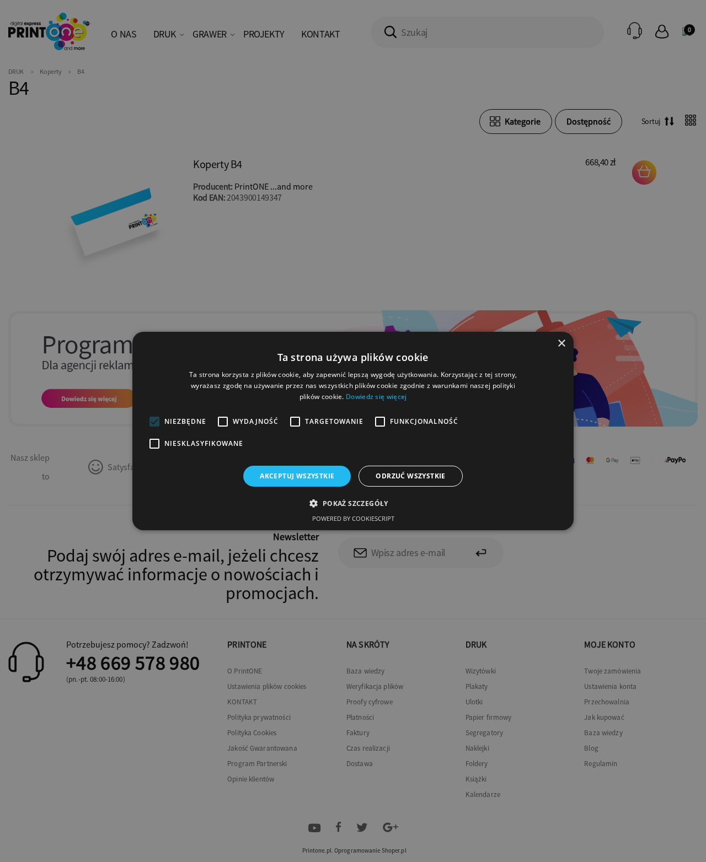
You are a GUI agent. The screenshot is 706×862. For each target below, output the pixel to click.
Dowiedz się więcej (376, 396)
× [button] (561, 344)
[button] (353, 503)
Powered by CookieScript (353, 518)
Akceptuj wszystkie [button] (297, 476)
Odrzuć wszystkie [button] (410, 476)
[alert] (353, 431)
